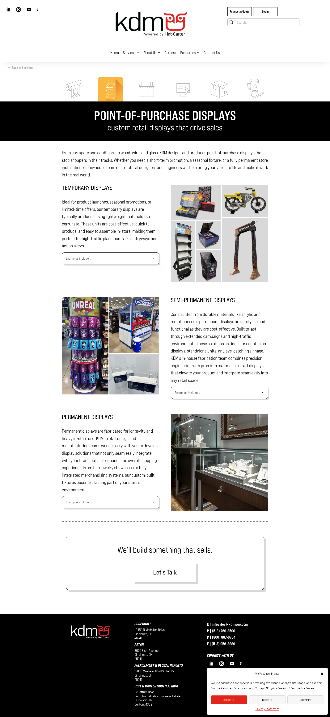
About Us (150, 52)
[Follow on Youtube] (28, 9)
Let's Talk (165, 572)
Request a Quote (240, 11)
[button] (322, 674)
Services (129, 52)
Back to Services (22, 67)
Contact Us (212, 52)
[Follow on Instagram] (18, 9)
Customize (305, 700)
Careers (170, 52)
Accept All (229, 700)
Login (265, 11)
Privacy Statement (267, 709)
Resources (188, 52)
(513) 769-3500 (223, 630)
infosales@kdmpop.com (230, 624)
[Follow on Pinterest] (38, 9)
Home (114, 52)
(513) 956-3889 (223, 643)
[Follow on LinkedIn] (8, 9)
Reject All (267, 700)
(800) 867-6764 (223, 637)
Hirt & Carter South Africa (156, 686)
